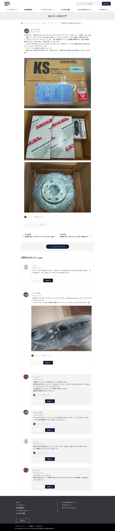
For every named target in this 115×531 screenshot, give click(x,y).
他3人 (44, 355)
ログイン (106, 4)
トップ (25, 23)
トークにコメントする (57, 246)
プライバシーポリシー (20, 526)
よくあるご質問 (65, 10)
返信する (48, 280)
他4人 (36, 217)
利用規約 (31, 526)
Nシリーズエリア (34, 23)
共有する (43, 225)
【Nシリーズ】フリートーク (50, 23)
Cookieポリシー (40, 526)
